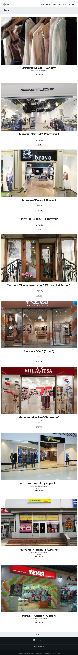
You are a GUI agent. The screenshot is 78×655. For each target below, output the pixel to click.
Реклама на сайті (39, 646)
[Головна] (9, 4)
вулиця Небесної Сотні (39, 291)
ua (3, 1)
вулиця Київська (39, 74)
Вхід (74, 1)
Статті (59, 4)
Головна (42, 4)
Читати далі (38, 78)
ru (5, 1)
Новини (48, 4)
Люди (64, 4)
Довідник (53, 4)
